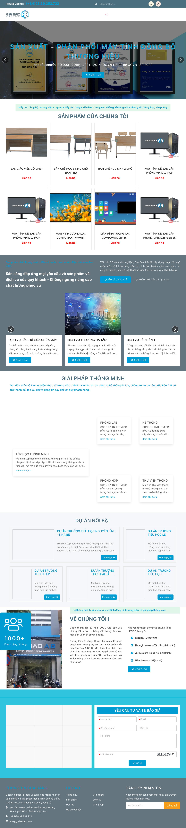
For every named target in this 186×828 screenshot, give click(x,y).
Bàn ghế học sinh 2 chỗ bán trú (71, 170)
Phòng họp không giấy (109, 480)
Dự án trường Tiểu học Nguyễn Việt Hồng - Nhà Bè (159, 572)
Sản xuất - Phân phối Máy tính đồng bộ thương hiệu (93, 51)
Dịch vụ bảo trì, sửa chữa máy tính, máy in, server (33, 340)
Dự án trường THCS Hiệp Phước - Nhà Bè (46, 572)
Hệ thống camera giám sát (155, 423)
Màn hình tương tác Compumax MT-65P (115, 235)
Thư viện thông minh (155, 480)
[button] (181, 60)
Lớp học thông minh (32, 454)
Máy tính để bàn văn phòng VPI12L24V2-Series (159, 171)
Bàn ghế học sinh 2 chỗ (115, 168)
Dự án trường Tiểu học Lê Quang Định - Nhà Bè (159, 532)
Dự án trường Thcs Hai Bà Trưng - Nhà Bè (103, 572)
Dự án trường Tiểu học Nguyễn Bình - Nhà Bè (86, 532)
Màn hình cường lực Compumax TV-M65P (71, 235)
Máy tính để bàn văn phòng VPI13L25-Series (159, 235)
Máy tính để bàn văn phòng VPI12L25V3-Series (26, 236)
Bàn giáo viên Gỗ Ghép (27, 168)
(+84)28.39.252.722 (42, 4)
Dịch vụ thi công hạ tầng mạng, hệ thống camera (88, 340)
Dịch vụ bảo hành (141, 340)
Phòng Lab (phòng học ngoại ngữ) (109, 423)
